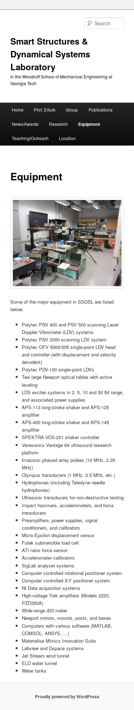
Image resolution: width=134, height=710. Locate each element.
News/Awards (25, 124)
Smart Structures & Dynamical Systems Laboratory (50, 54)
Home (18, 110)
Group (72, 110)
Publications (101, 110)
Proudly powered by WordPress (67, 696)
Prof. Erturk (44, 110)
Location (67, 138)
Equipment (89, 124)
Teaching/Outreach (30, 138)
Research (58, 124)
